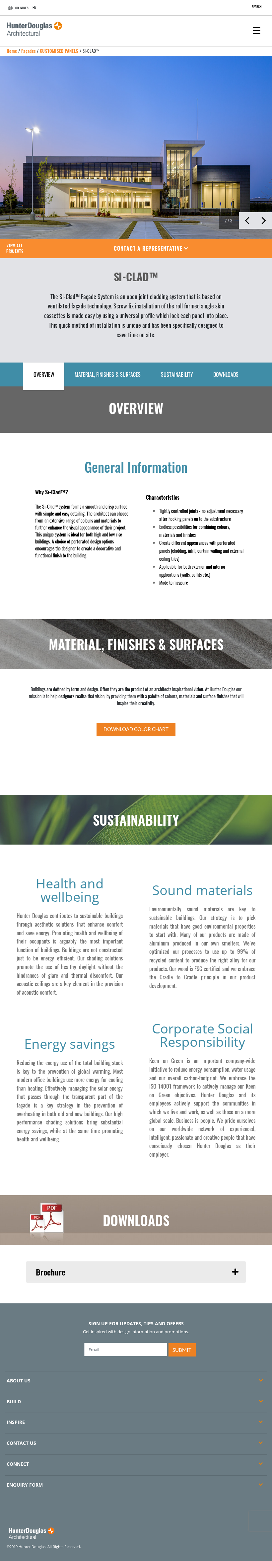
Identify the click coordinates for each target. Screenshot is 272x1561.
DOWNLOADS (225, 374)
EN (34, 7)
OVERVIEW (44, 374)
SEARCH (257, 6)
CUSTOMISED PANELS (59, 50)
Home (12, 50)
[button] (151, 248)
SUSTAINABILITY (177, 374)
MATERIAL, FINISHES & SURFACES (108, 374)
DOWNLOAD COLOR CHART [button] (136, 729)
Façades (28, 50)
